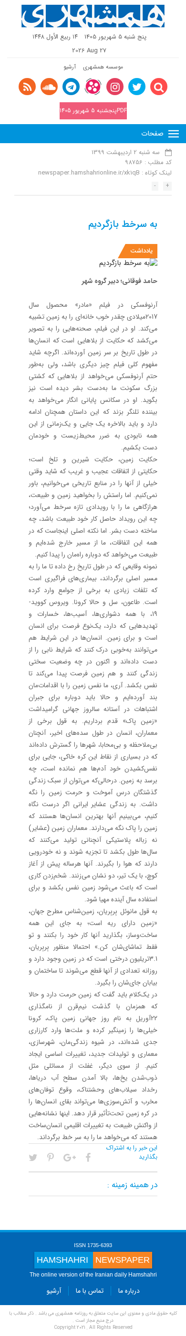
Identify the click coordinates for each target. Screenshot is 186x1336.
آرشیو (69, 66)
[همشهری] (93, 16)
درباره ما (129, 1291)
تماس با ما (89, 1291)
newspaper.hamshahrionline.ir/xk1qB (89, 173)
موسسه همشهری (103, 66)
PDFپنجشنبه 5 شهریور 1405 (93, 110)
